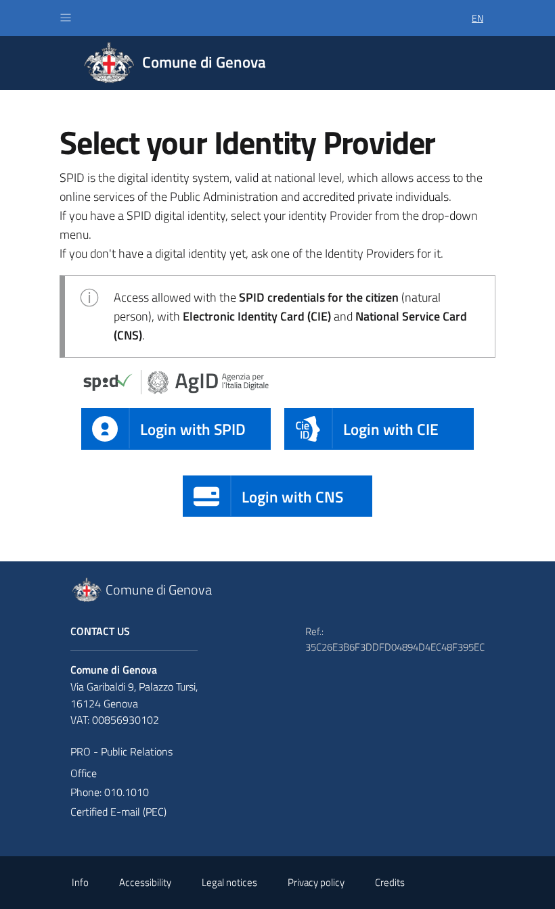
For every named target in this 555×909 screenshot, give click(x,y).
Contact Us (100, 631)
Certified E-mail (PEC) (118, 811)
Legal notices (229, 882)
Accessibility (145, 882)
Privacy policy (316, 882)
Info (80, 882)
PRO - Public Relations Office (121, 762)
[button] (66, 17)
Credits (390, 882)
